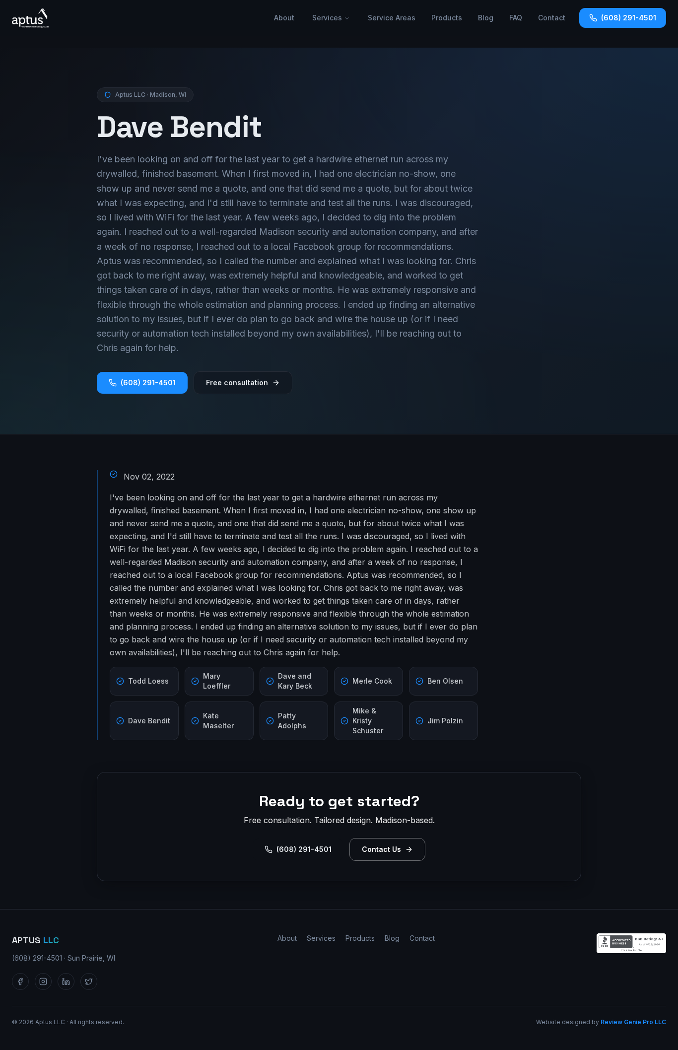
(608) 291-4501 (628, 17)
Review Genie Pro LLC (633, 1022)
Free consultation (237, 382)
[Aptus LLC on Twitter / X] (88, 981)
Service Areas (391, 17)
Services (327, 17)
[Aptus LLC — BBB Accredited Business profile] (631, 943)
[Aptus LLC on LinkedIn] (66, 981)
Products (446, 17)
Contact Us (381, 849)
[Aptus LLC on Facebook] (20, 981)
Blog (485, 17)
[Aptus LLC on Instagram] (43, 981)
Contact (551, 17)
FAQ (515, 17)
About (284, 17)
